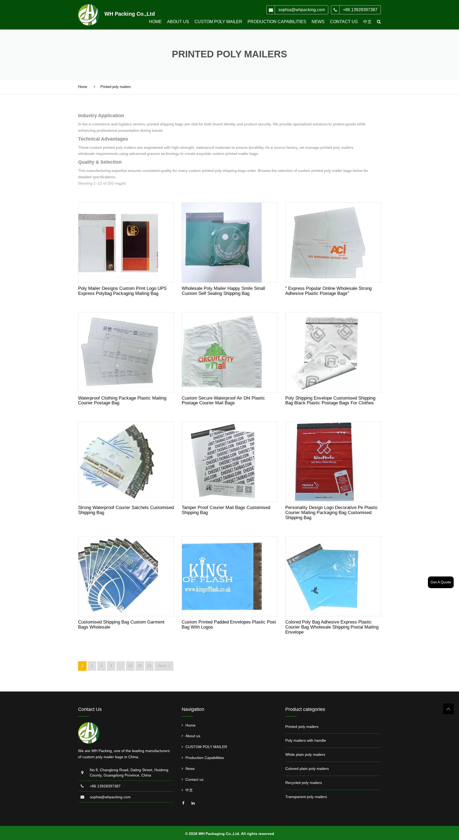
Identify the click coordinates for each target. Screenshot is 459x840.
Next (162, 666)
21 (149, 666)
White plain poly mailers (305, 754)
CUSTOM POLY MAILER (218, 21)
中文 (367, 21)
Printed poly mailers (301, 726)
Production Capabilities (277, 21)
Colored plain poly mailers (307, 768)
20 (140, 666)
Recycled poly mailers (303, 782)
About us (178, 21)
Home (155, 21)
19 (130, 666)
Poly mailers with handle (305, 740)
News (318, 21)
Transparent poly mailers (306, 797)
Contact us (344, 21)
